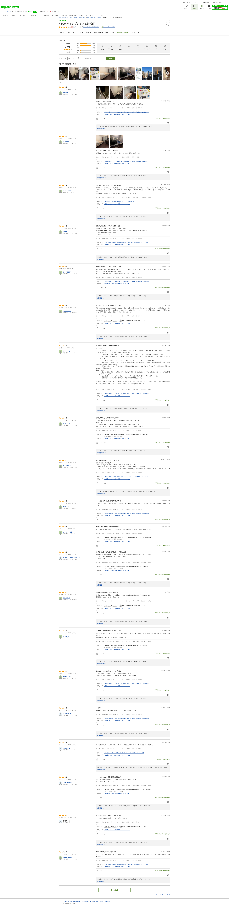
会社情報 (66, 901)
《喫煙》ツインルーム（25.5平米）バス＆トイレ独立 (117, 283)
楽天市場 (215, 2)
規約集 (101, 901)
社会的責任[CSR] (87, 901)
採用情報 (95, 901)
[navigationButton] (167, 73)
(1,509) (123, 32)
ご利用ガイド (190, 2)
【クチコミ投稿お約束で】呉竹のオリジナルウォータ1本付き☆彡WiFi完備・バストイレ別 (126, 242)
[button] (63, 73)
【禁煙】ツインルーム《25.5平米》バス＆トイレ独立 (117, 244)
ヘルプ (183, 2)
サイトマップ (198, 2)
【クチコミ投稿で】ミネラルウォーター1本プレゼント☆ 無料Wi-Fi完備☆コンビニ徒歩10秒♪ (126, 112)
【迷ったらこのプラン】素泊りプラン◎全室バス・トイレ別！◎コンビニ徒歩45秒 (124, 753)
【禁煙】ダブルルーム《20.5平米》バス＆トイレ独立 (117, 114)
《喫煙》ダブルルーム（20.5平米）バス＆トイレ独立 (117, 204)
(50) (98, 32)
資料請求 (107, 901)
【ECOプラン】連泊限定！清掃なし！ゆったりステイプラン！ (119, 202)
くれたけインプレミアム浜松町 (77, 23)
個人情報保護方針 (75, 901)
